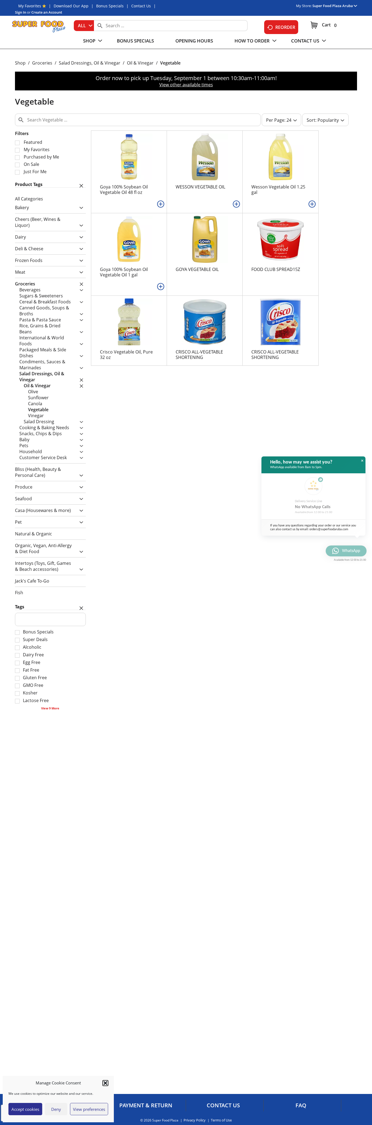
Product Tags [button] (28, 184)
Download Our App (71, 5)
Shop (20, 63)
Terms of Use (221, 1120)
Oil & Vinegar (140, 63)
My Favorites (29, 5)
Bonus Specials (110, 5)
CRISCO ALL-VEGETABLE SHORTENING (199, 354)
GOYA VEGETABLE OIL (197, 269)
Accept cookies (25, 1109)
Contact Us (141, 5)
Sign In (20, 12)
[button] (105, 1083)
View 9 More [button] (50, 708)
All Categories (29, 199)
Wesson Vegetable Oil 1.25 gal (278, 189)
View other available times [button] (186, 85)
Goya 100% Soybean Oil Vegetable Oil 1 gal (124, 272)
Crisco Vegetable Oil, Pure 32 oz (126, 354)
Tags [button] (19, 607)
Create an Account (46, 12)
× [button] (362, 460)
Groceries (42, 63)
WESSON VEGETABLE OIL (200, 187)
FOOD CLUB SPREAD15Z (275, 269)
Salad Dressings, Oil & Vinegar (89, 63)
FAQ (300, 1105)
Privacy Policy (195, 1120)
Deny (56, 1109)
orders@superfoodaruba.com (328, 529)
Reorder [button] (285, 27)
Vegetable (170, 63)
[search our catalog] (100, 25)
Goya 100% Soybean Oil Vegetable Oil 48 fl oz (124, 189)
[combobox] (84, 25)
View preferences (89, 1109)
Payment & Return (145, 1105)
